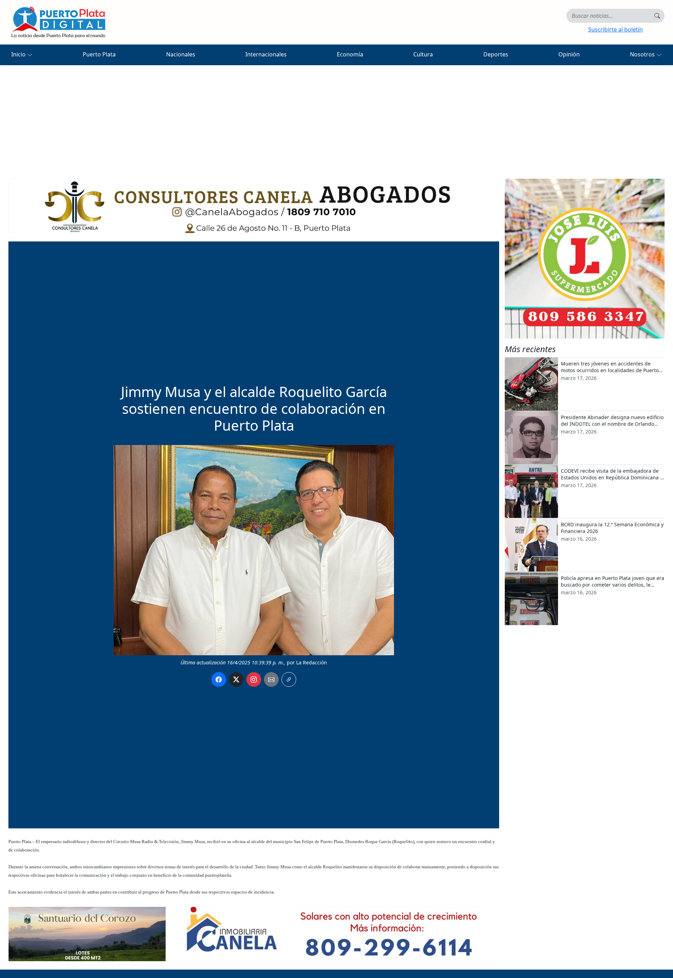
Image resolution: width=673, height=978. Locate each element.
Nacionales (180, 54)
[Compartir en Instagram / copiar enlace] (253, 679)
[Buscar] (657, 16)
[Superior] (253, 205)
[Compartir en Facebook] (218, 679)
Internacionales (266, 54)
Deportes (495, 54)
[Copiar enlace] (288, 679)
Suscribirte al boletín (615, 29)
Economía (350, 54)
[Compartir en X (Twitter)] (236, 679)
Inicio (19, 54)
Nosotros (643, 54)
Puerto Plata (99, 54)
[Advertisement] (336, 118)
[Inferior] (253, 933)
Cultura (423, 54)
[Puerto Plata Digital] (58, 22)
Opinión (569, 54)
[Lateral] (585, 258)
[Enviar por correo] (271, 679)
